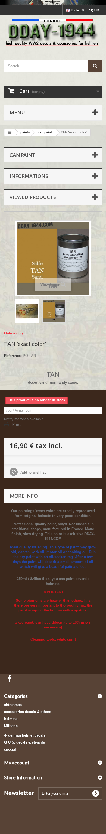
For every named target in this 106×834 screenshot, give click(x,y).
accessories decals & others (27, 712)
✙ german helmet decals (24, 735)
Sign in (94, 10)
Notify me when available (23, 419)
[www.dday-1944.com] (53, 32)
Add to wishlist (32, 472)
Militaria (11, 726)
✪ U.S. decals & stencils (24, 742)
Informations (29, 176)
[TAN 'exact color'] (27, 311)
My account (16, 762)
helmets (10, 719)
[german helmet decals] (53, 2)
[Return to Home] (10, 132)
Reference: (13, 356)
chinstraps (13, 705)
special (10, 749)
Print (16, 424)
